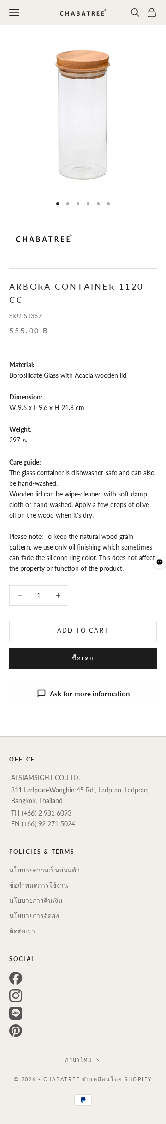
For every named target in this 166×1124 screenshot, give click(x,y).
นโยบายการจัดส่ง (34, 915)
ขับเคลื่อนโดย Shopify (117, 1079)
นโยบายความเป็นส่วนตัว (44, 870)
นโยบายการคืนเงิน (36, 900)
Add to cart (83, 630)
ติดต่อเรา (22, 931)
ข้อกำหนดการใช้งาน (38, 885)
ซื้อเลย (83, 658)
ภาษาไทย (78, 1060)
